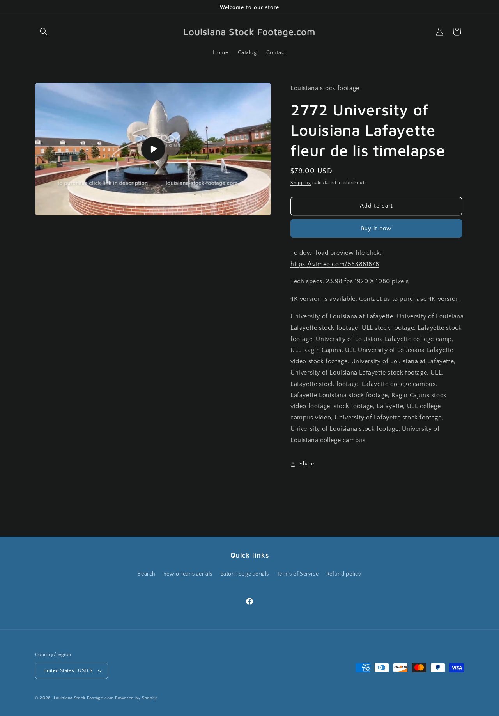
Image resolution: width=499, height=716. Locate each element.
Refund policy (343, 574)
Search (147, 574)
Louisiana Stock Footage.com (84, 698)
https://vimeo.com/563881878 (334, 264)
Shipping (300, 182)
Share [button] (306, 464)
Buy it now (376, 228)
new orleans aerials (187, 574)
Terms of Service (298, 574)
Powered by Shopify (136, 698)
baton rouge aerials (244, 574)
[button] (43, 31)
